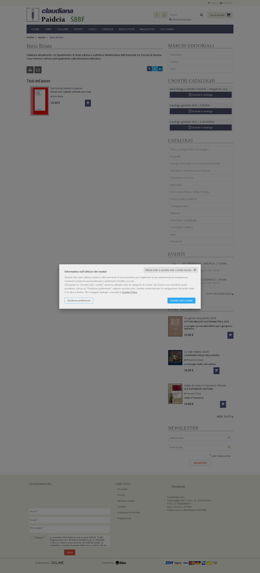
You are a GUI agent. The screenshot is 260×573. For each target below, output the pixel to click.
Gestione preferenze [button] (78, 300)
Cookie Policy (129, 292)
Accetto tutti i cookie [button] (181, 300)
